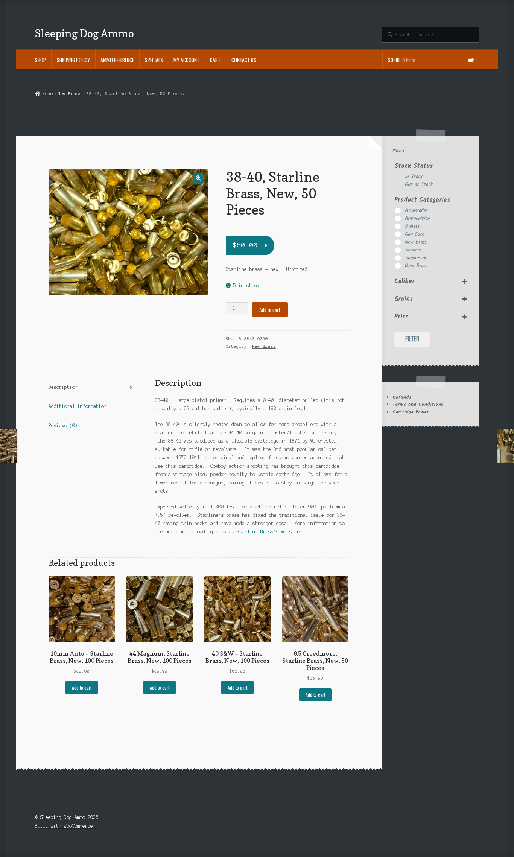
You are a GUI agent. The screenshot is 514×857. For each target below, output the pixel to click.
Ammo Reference (117, 60)
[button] (198, 178)
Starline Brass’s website (268, 531)
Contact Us (243, 60)
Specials (154, 60)
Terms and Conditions (417, 404)
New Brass (70, 93)
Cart (215, 60)
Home (48, 93)
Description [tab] (63, 387)
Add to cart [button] (81, 687)
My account (186, 60)
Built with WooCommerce (64, 826)
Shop (40, 60)
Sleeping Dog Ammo (84, 33)
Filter (412, 338)
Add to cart (269, 310)
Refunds (401, 397)
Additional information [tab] (77, 406)
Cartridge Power (410, 412)
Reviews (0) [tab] (63, 425)
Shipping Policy (73, 60)
